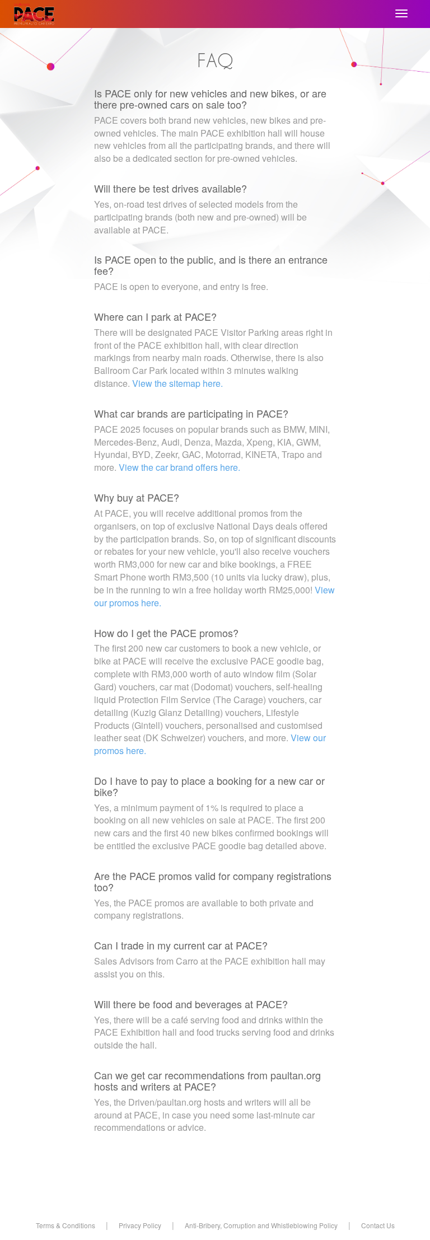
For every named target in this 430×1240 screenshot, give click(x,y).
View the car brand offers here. (179, 467)
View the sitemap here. (177, 383)
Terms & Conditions (65, 1225)
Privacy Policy (140, 1225)
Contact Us (378, 1225)
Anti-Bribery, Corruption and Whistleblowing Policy (261, 1225)
